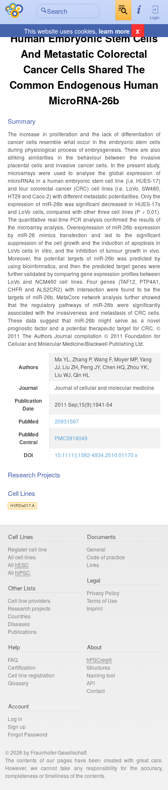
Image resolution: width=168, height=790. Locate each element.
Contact (96, 690)
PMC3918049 (71, 438)
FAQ (13, 659)
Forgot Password (27, 734)
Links (93, 564)
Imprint (95, 608)
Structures (98, 667)
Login (154, 17)
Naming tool (101, 675)
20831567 (67, 421)
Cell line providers (29, 600)
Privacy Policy (103, 592)
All (18, 564)
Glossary (18, 683)
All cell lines (22, 557)
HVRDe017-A (22, 505)
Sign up (17, 726)
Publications (22, 631)
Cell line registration (31, 675)
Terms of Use (102, 600)
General (96, 549)
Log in (15, 718)
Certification (22, 667)
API (91, 683)
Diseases (19, 623)
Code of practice (106, 557)
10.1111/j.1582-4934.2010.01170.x (96, 454)
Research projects (29, 608)
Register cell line (27, 549)
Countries (19, 616)
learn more (114, 31)
